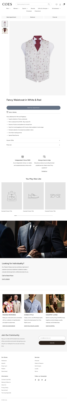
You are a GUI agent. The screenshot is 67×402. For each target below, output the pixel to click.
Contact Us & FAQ (6, 379)
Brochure (32, 17)
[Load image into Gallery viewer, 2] (5, 31)
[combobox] (33, 4)
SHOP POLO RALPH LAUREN (31, 326)
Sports (24, 8)
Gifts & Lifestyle (42, 8)
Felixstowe (4, 360)
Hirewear (29, 11)
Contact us (44, 171)
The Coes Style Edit (6, 392)
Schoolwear (55, 8)
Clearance (38, 11)
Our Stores (4, 357)
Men (7, 8)
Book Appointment (11, 17)
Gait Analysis (38, 366)
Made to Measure (39, 363)
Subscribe (52, 342)
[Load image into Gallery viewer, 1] (5, 24)
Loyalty (36, 368)
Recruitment (4, 390)
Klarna (36, 371)
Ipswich (3, 363)
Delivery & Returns (6, 382)
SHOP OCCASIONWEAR (9, 326)
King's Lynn (4, 366)
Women (15, 8)
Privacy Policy (4, 387)
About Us (3, 385)
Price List (55, 17)
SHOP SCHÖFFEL (50, 326)
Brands (33, 8)
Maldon (3, 368)
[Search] (49, 4)
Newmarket (4, 371)
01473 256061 (6, 279)
